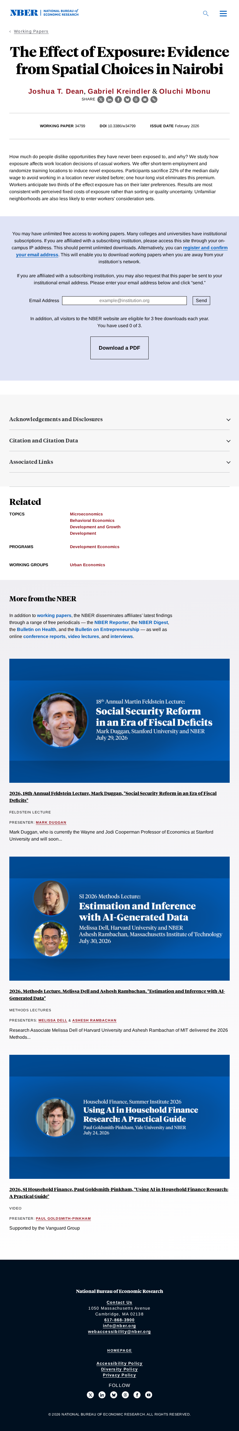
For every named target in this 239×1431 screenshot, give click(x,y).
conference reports (44, 636)
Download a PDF (119, 348)
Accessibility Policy (119, 1363)
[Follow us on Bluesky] (113, 1394)
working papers (54, 615)
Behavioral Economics (92, 520)
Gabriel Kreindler (119, 91)
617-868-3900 (119, 1319)
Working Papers (31, 31)
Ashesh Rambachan (94, 1020)
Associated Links (31, 461)
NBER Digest (153, 622)
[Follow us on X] (90, 1394)
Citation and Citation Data (43, 440)
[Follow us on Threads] (125, 1394)
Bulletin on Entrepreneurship (107, 629)
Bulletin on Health (36, 629)
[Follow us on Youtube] (148, 1394)
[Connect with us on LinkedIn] (102, 1394)
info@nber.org (119, 1325)
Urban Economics (87, 564)
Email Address (44, 300)
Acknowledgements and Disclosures (56, 419)
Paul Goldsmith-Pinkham (63, 1218)
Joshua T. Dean (56, 91)
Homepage (119, 1350)
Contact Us (120, 1302)
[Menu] (223, 13)
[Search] (205, 13)
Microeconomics (86, 514)
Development (83, 533)
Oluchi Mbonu (185, 91)
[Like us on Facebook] (136, 1394)
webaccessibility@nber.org (119, 1331)
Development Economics (94, 546)
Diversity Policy (119, 1369)
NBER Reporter (111, 622)
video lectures (83, 636)
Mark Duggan (51, 822)
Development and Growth (95, 526)
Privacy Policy (119, 1375)
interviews (121, 636)
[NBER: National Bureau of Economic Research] (49, 14)
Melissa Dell (52, 1020)
